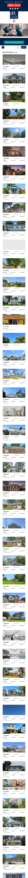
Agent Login (10, 1)
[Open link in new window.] (10, 8)
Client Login (19, 1)
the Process (14, 5)
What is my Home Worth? (14, 42)
